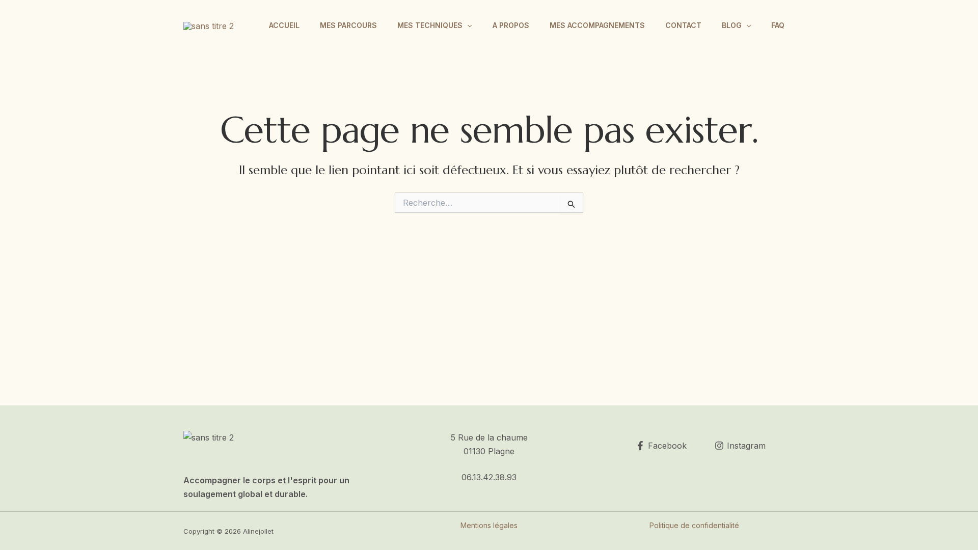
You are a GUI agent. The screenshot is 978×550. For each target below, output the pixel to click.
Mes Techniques (430, 25)
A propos (511, 25)
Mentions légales (489, 525)
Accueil (284, 25)
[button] (467, 25)
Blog (732, 25)
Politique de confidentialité (694, 525)
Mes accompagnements (597, 25)
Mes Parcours (348, 25)
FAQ (777, 25)
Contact (683, 25)
